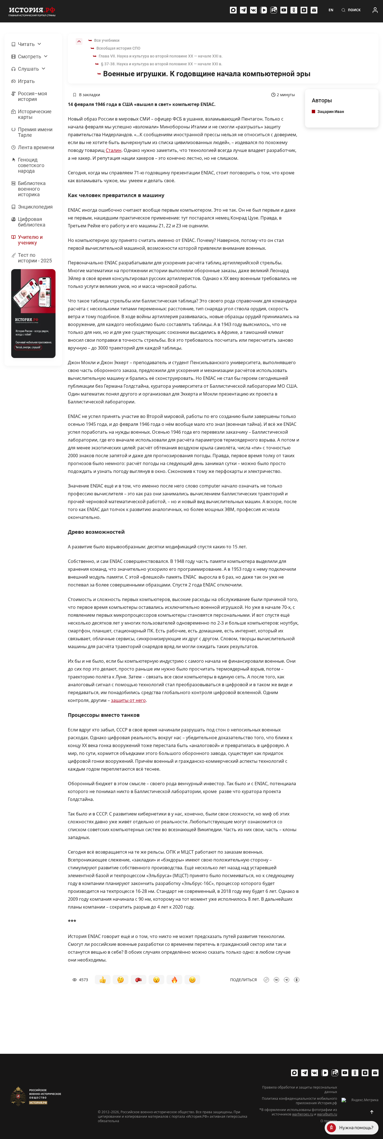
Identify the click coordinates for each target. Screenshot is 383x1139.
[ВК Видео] (263, 10)
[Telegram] (243, 10)
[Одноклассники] (293, 10)
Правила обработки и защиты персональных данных (299, 1089)
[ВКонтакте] (253, 10)
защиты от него (128, 700)
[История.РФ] (32, 11)
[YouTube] (283, 10)
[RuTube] (273, 10)
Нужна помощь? (356, 1127)
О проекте (328, 1121)
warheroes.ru (302, 1114)
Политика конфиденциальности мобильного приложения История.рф (299, 1100)
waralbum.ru (327, 1114)
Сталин (113, 150)
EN (331, 10)
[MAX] (233, 10)
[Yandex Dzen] (304, 10)
